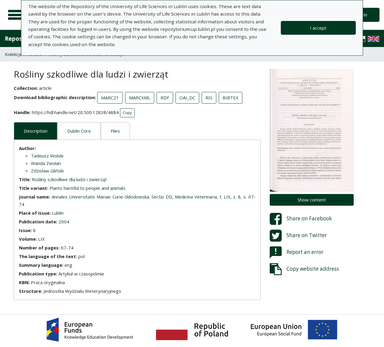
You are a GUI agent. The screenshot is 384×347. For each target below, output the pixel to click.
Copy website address (312, 268)
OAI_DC (187, 98)
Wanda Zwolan (46, 163)
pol (81, 256)
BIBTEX (230, 98)
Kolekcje (13, 54)
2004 (63, 222)
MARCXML (139, 98)
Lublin (58, 213)
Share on (309, 218)
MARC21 (110, 98)
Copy (127, 112)
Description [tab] (35, 131)
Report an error (304, 251)
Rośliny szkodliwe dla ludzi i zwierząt (69, 179)
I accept (318, 28)
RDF (164, 98)
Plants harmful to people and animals (87, 188)
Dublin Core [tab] (79, 131)
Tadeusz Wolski (47, 156)
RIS (209, 98)
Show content (312, 200)
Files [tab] (115, 131)
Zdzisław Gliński (47, 171)
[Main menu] (15, 15)
